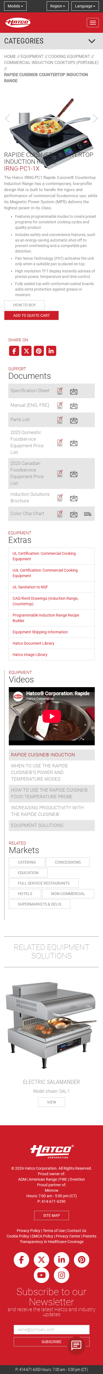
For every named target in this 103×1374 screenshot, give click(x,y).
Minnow (52, 1190)
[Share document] (74, 390)
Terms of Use (54, 1230)
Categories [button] (24, 40)
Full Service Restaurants (43, 883)
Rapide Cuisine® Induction (43, 754)
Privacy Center (68, 1236)
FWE (63, 1179)
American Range (43, 1179)
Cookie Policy (18, 1236)
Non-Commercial (68, 893)
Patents (89, 1236)
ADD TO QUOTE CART (31, 315)
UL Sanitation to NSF (30, 587)
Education (28, 873)
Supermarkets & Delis (39, 904)
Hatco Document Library (33, 643)
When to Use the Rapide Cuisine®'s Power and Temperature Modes (39, 772)
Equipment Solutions (37, 825)
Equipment (32, 56)
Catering (27, 862)
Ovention (77, 1179)
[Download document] (60, 390)
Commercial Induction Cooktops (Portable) (51, 62)
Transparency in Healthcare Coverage (51, 1241)
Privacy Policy (28, 1230)
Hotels (25, 893)
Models (14, 6)
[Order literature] (88, 513)
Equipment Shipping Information (40, 632)
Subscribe (51, 1342)
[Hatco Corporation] (18, 23)
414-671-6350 (30, 1369)
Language (84, 6)
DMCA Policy (42, 1236)
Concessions (68, 862)
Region (56, 6)
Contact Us (76, 1230)
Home (10, 56)
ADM (22, 1179)
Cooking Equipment (69, 56)
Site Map (51, 1215)
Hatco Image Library (30, 654)
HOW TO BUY (24, 305)
